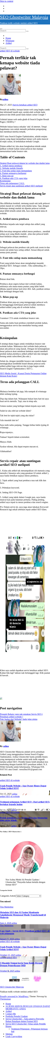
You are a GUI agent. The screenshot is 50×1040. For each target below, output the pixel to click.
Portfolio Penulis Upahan (17, 1016)
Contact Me (11, 1014)
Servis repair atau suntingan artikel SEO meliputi (21, 186)
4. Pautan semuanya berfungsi (13, 173)
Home (8, 38)
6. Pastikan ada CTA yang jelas (13, 178)
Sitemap (9, 1034)
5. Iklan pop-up (6, 176)
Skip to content (6, 1)
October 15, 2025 (8, 955)
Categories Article (8, 896)
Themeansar (5, 999)
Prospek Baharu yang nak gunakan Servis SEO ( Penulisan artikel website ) (21, 715)
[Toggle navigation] (1, 28)
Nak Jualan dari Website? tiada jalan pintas (18, 719)
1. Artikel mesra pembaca (11, 165)
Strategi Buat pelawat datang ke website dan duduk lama (25, 163)
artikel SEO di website (10, 51)
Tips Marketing (6, 907)
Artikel (9, 43)
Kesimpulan (5, 181)
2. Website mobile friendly (11, 168)
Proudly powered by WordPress (14, 996)
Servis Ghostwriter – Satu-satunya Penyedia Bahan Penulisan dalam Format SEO (25, 1020)
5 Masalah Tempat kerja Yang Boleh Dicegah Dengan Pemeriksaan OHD (21, 964)
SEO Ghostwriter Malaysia (24, 17)
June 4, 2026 (6, 923)
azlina (5, 99)
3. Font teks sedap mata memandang (16, 171)
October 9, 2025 (7, 971)
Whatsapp (10, 40)
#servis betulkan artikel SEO (25, 105)
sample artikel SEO (8, 957)
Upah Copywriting (14, 1036)
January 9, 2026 (7, 939)
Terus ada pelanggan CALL (12, 183)
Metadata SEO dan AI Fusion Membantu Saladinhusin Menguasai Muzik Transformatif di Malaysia (23, 915)
